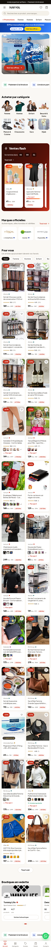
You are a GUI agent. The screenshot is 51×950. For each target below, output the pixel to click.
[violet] (32, 449)
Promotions (9, 20)
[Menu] (4, 7)
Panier (36, 946)
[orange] (11, 857)
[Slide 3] (26, 72)
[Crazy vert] (4, 655)
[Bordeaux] (18, 504)
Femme (21, 20)
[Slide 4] (27, 72)
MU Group (31, 647)
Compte (46, 946)
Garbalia (6, 647)
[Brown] (32, 655)
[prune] (4, 504)
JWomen (29, 189)
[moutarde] (18, 857)
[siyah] (39, 799)
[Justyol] (15, 7)
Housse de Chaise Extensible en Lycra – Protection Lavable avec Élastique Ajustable (37, 550)
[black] (4, 799)
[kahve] (39, 552)
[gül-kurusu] (36, 552)
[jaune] (14, 857)
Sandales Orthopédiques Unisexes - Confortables (13, 442)
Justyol (5, 438)
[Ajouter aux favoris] (20, 166)
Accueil (5, 946)
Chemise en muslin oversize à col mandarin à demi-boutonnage (12, 549)
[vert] (8, 857)
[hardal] (32, 799)
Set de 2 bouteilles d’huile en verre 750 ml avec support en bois (37, 395)
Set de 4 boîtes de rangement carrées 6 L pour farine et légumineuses (36, 348)
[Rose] (29, 449)
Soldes (25, 946)
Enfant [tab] (39, 259)
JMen (29, 791)
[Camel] (39, 655)
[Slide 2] (24, 72)
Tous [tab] (6, 259)
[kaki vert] (8, 655)
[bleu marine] (8, 449)
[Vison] (4, 449)
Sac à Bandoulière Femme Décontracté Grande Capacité (13, 796)
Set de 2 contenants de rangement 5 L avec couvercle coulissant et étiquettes (37, 601)
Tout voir (8, 160)
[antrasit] (29, 552)
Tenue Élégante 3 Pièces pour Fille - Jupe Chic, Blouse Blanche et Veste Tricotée (37, 444)
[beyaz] (32, 552)
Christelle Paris (8, 743)
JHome (5, 294)
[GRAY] (36, 655)
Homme (30, 20)
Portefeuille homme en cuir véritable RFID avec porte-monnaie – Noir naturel (12, 653)
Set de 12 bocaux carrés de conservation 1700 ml (12, 298)
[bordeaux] (4, 604)
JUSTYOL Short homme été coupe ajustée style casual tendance (12, 850)
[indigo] (36, 799)
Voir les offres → (32, 29)
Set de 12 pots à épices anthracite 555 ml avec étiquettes (36, 299)
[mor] (42, 552)
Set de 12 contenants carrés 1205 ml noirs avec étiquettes (12, 395)
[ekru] (29, 799)
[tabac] (18, 449)
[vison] (11, 504)
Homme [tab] (27, 259)
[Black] (29, 655)
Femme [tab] (16, 259)
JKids (8, 189)
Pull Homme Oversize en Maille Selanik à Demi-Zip (37, 795)
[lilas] (8, 504)
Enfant (39, 20)
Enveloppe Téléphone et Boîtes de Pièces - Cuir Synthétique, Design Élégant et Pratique (12, 498)
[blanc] (11, 449)
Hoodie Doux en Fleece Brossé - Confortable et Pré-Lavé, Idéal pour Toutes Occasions (12, 601)
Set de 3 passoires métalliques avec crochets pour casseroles (13, 703)
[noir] (14, 449)
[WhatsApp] (45, 936)
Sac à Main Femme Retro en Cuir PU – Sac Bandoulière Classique (37, 850)
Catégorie (15, 946)
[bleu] (11, 552)
